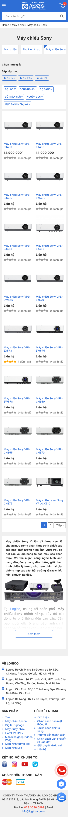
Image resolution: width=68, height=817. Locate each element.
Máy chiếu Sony (56, 49)
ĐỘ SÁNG (45, 89)
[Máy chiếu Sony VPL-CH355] (18, 431)
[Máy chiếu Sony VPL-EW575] (50, 329)
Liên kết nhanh (47, 711)
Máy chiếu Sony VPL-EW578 (17, 400)
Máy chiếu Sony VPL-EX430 (17, 145)
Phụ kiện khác (31, 49)
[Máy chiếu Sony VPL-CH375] (18, 482)
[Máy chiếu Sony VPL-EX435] (18, 176)
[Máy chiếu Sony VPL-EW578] (18, 380)
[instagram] (15, 763)
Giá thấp (27, 78)
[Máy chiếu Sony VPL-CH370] (50, 431)
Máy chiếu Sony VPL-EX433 (49, 145)
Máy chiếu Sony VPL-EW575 (49, 349)
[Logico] (34, 5)
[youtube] (25, 763)
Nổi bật (43, 78)
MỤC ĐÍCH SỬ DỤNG (17, 104)
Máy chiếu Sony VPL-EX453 (17, 247)
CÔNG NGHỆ (27, 89)
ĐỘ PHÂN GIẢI (13, 96)
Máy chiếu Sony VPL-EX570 (49, 298)
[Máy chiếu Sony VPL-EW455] (18, 278)
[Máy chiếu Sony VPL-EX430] (18, 125)
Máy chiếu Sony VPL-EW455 (17, 298)
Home (5, 24)
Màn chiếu (10, 49)
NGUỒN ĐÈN (34, 96)
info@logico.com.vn (34, 811)
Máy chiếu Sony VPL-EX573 (17, 349)
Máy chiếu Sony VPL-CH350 (49, 400)
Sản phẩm (10, 711)
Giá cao (10, 78)
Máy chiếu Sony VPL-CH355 (17, 451)
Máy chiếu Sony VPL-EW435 (49, 196)
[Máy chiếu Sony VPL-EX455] (50, 227)
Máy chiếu (18, 24)
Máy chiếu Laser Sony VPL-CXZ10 (49, 502)
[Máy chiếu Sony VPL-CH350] (50, 380)
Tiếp (59, 525)
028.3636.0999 (33, 807)
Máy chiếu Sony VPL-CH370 (49, 451)
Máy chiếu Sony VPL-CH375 (17, 502)
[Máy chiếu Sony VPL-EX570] (50, 278)
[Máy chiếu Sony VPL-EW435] (50, 176)
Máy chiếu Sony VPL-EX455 (49, 247)
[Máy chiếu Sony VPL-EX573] (18, 329)
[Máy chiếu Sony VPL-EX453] (18, 227)
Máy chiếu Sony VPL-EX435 (17, 196)
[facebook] (5, 763)
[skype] (35, 763)
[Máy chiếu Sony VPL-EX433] (50, 125)
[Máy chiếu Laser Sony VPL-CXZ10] (50, 482)
